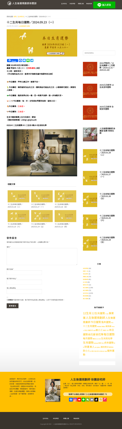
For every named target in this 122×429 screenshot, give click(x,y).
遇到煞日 (105, 346)
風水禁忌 (96, 351)
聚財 (103, 343)
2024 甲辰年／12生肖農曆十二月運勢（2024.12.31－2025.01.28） (107, 66)
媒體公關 (85, 277)
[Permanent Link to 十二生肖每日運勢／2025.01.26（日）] (65, 191)
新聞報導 (85, 279)
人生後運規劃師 (95, 317)
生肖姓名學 (106, 338)
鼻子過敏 (105, 351)
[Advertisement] (99, 30)
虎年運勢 (109, 342)
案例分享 (85, 285)
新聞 (94, 330)
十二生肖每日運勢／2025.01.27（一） (39, 205)
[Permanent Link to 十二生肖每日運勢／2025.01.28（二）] (18, 191)
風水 (93, 351)
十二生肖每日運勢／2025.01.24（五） (39, 225)
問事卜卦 (85, 271)
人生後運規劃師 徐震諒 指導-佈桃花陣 (107, 130)
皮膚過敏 (96, 343)
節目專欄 (85, 296)
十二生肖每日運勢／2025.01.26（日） (62, 205)
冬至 (112, 322)
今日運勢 (96, 322)
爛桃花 (95, 339)
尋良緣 (108, 326)
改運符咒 (90, 330)
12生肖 (87, 313)
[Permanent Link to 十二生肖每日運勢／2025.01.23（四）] (65, 211)
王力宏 (99, 339)
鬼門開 (100, 351)
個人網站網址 (11, 288)
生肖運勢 (88, 342)
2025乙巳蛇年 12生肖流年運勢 (107, 85)
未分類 (85, 282)
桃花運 (91, 334)
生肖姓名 (85, 293)
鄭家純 (111, 347)
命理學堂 (85, 268)
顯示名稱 (10, 269)
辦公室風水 (97, 347)
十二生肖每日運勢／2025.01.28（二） (15, 205)
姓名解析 (85, 274)
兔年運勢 (106, 322)
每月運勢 (85, 290)
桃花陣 (99, 334)
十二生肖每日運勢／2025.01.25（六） (15, 225)
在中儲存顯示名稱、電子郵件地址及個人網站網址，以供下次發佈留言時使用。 (36, 300)
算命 (99, 343)
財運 (86, 346)
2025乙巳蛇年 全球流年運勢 (107, 107)
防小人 (86, 350)
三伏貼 (106, 314)
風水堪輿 (85, 299)
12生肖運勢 (98, 313)
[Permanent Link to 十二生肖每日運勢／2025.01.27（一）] (42, 191)
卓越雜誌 (99, 326)
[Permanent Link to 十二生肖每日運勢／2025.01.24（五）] (42, 211)
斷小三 (99, 330)
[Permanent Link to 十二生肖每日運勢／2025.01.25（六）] (18, 211)
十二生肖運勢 (90, 326)
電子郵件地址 (12, 278)
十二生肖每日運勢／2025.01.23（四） (62, 225)
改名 (85, 330)
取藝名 (103, 326)
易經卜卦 (106, 330)
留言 (9, 247)
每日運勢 (85, 288)
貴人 (92, 346)
